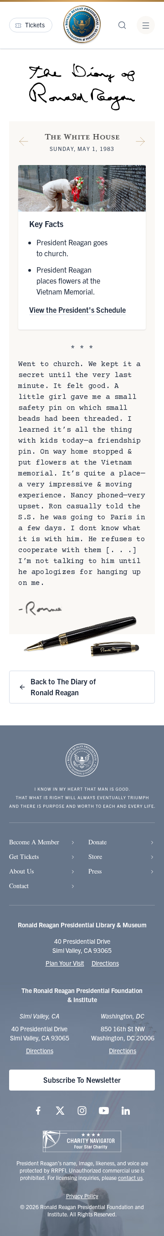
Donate (97, 842)
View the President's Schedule (77, 309)
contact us (130, 1177)
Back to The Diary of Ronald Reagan (63, 687)
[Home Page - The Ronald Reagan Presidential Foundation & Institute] (82, 25)
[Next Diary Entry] (140, 143)
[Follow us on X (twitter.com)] (60, 1110)
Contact (19, 885)
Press (95, 871)
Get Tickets (24, 856)
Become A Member (34, 842)
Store (95, 856)
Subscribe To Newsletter (82, 1079)
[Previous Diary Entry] (23, 143)
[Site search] (122, 25)
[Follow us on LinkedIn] (125, 1110)
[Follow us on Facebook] (38, 1110)
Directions (105, 963)
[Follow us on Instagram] (82, 1110)
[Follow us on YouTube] (103, 1110)
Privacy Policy (82, 1195)
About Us (21, 871)
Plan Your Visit (65, 963)
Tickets (35, 25)
